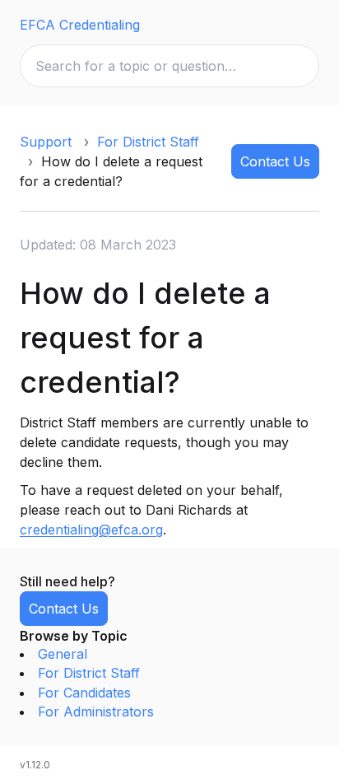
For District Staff (148, 141)
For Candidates (84, 692)
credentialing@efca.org (91, 529)
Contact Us (275, 161)
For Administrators (96, 711)
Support (46, 141)
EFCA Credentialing (80, 24)
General (62, 654)
